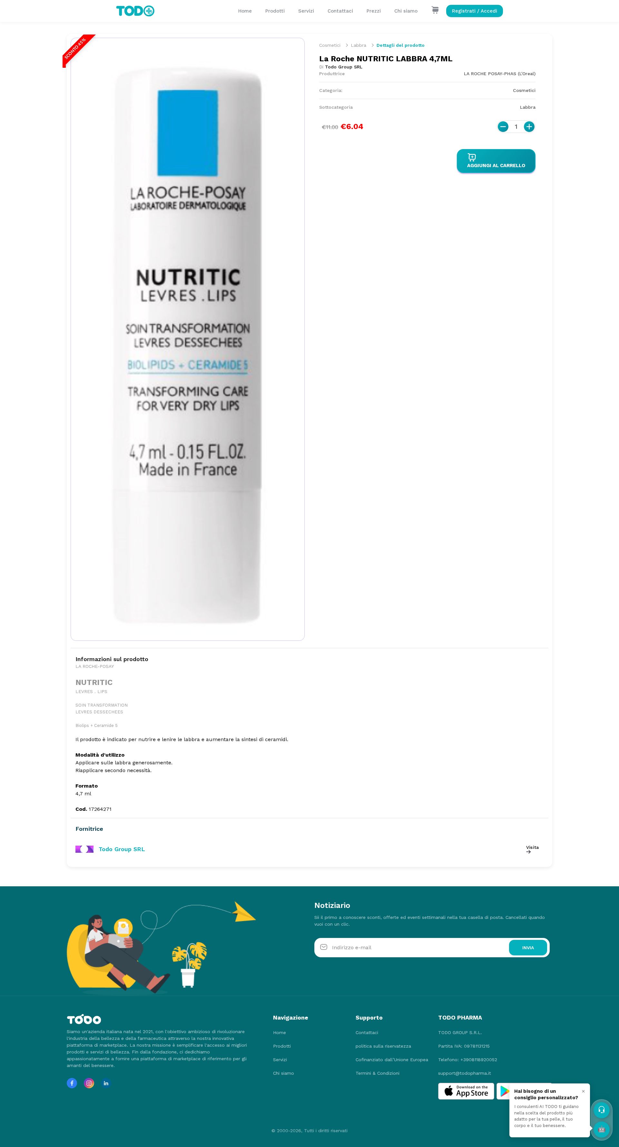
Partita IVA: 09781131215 (464, 1046)
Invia (528, 947)
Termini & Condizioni (377, 1073)
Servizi (306, 11)
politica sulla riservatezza (383, 1046)
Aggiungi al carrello (496, 165)
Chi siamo (406, 11)
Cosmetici (329, 45)
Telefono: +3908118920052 (467, 1059)
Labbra (358, 45)
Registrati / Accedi (474, 11)
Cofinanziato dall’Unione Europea (392, 1059)
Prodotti (275, 11)
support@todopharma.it (464, 1073)
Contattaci (340, 11)
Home (245, 11)
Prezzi (374, 11)
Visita (532, 847)
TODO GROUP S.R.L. (460, 1032)
